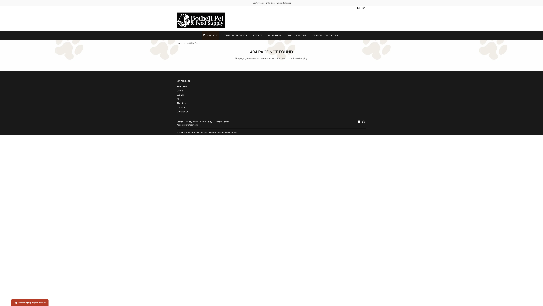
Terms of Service (222, 122)
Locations (182, 107)
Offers (180, 90)
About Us (301, 35)
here (283, 58)
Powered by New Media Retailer (223, 132)
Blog (289, 35)
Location (317, 35)
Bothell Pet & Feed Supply (195, 132)
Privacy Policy (192, 122)
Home (179, 43)
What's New (275, 35)
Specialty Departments (234, 35)
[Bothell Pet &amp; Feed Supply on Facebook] (358, 8)
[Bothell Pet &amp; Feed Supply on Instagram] (364, 8)
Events (180, 95)
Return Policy (206, 122)
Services (257, 35)
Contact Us (331, 35)
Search (180, 122)
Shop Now (212, 35)
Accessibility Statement (187, 125)
